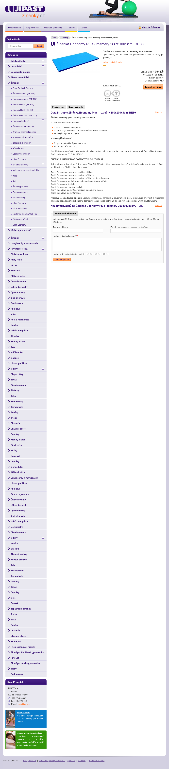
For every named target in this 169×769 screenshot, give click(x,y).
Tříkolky (15, 336)
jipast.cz (71, 760)
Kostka (14, 325)
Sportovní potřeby (96, 760)
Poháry (14, 412)
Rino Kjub (16, 641)
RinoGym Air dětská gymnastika (27, 652)
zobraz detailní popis (112, 62)
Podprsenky (17, 401)
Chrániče (15, 423)
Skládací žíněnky (20, 165)
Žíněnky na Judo (19, 254)
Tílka (13, 396)
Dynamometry (18, 292)
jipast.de (81, 760)
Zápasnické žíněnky (22, 143)
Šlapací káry (17, 374)
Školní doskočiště (20, 77)
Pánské (14, 603)
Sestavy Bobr (17, 570)
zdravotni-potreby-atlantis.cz (29, 733)
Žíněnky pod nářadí (21, 230)
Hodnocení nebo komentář (65, 236)
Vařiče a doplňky (19, 330)
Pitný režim (16, 259)
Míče (13, 314)
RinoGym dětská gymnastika (25, 663)
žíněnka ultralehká (21, 121)
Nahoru (158, 112)
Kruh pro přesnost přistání (24, 132)
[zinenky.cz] (25, 11)
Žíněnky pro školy (20, 187)
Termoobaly (17, 407)
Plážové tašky (18, 276)
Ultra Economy (19, 159)
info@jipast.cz (24, 704)
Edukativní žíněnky (21, 154)
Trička (14, 418)
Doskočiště (16, 66)
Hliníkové (15, 309)
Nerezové (15, 270)
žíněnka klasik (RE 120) (23, 104)
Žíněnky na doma (20, 192)
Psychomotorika (19, 249)
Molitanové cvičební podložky (26, 170)
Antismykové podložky (23, 137)
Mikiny (14, 369)
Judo (15, 176)
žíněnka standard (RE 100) (25, 115)
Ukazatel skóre (18, 429)
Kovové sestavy (19, 559)
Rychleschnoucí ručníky (23, 647)
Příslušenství (18, 148)
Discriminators (18, 385)
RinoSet (15, 658)
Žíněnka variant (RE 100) (24, 94)
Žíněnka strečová (20, 219)
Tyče (13, 347)
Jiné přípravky (18, 298)
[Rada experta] (116, 95)
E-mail (129, 227)
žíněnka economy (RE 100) (25, 99)
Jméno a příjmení (61, 227)
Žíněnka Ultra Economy (23, 126)
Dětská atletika (18, 61)
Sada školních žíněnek (23, 88)
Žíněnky (64, 38)
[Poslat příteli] (107, 95)
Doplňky (15, 434)
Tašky (14, 669)
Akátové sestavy (19, 554)
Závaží (14, 379)
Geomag (15, 581)
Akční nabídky (19, 198)
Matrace (15, 358)
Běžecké (15, 549)
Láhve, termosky (19, 287)
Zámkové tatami (20, 208)
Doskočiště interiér (20, 72)
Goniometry (17, 303)
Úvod (54, 38)
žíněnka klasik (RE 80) (23, 110)
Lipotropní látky (19, 363)
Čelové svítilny (18, 281)
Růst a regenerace (20, 319)
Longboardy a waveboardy (24, 243)
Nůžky (14, 265)
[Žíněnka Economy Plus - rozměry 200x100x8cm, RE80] (75, 72)
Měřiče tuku (17, 352)
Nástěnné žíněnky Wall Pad (25, 214)
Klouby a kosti (18, 341)
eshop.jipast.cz (23, 712)
